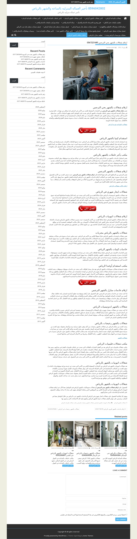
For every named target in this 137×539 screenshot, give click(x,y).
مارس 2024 (41, 202)
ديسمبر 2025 (40, 131)
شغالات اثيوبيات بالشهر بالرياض (103, 403)
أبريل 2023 (41, 237)
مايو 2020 (42, 251)
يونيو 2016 (41, 307)
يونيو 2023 (41, 230)
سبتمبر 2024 (41, 184)
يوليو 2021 (41, 247)
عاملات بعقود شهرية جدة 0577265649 (32, 57)
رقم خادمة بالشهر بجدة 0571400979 (82, 2)
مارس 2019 (41, 258)
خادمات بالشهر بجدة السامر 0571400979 (31, 62)
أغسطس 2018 (40, 265)
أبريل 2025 (41, 160)
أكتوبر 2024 (41, 181)
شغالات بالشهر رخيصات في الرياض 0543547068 (63, 409)
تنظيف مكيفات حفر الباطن (112, 23)
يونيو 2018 (41, 272)
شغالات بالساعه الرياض (113, 18)
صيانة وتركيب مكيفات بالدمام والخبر (47, 23)
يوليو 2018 (41, 269)
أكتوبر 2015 (41, 321)
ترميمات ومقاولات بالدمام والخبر (23, 31)
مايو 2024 (42, 195)
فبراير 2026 (41, 124)
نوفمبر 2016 (41, 293)
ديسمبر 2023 (40, 212)
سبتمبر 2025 (41, 142)
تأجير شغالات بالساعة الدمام (31, 18)
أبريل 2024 (41, 198)
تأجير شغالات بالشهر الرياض (94, 18)
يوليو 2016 (41, 304)
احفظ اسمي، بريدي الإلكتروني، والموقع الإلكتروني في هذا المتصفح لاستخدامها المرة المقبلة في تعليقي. (92, 515)
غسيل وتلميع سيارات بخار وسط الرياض (88, 31)
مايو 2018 (42, 276)
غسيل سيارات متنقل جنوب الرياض (115, 31)
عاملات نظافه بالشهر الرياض (77, 35)
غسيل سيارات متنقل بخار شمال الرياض (56, 27)
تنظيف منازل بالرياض (95, 35)
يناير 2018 (41, 290)
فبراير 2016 (41, 311)
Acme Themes (88, 536)
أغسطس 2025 (40, 146)
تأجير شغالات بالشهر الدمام (73, 18)
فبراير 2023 (41, 244)
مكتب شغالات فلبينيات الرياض (69, 403)
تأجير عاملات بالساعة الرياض (53, 18)
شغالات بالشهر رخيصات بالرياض (85, 403)
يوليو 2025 (41, 149)
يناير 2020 (41, 254)
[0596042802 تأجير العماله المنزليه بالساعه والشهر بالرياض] (125, 18)
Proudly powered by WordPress (55, 536)
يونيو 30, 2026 (121, 448)
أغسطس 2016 (40, 300)
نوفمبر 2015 (41, 318)
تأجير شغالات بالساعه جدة (45, 31)
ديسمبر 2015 (40, 314)
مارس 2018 (41, 283)
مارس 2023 (41, 240)
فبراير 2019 (41, 262)
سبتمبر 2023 (41, 219)
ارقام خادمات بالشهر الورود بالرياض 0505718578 (110, 409)
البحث (43, 41)
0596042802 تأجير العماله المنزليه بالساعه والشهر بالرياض (68, 8)
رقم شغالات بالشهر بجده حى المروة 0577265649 (29, 54)
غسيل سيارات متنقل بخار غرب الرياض (29, 27)
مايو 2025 (42, 156)
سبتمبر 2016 (41, 297)
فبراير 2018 (41, 286)
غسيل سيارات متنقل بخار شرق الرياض (84, 27)
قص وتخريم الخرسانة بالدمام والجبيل (89, 23)
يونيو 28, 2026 (68, 448)
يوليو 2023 (41, 226)
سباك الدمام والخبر (68, 23)
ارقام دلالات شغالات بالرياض (118, 186)
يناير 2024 (41, 209)
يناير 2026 (41, 128)
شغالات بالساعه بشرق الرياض (117, 124)
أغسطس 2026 (40, 107)
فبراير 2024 (41, 205)
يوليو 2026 (41, 110)
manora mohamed (109, 448)
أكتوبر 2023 (41, 216)
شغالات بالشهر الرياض (120, 403)
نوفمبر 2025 (41, 135)
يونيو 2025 (41, 153)
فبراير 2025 (41, 167)
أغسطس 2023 (40, 223)
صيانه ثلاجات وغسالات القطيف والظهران (113, 27)
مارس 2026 (41, 121)
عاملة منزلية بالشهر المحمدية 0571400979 (31, 64)
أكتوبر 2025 (41, 138)
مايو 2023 (42, 233)
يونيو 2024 (41, 191)
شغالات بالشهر (122, 338)
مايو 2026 (42, 117)
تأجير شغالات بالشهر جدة (65, 31)
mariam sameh (110, 47)
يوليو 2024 (41, 188)
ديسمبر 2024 (40, 174)
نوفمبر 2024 (41, 177)
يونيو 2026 (41, 114)
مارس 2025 (41, 163)
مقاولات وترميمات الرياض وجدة (116, 35)
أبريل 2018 (41, 279)
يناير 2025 (41, 170)
